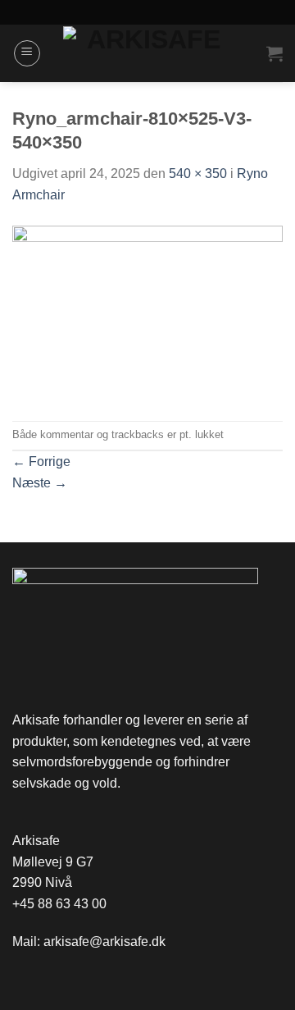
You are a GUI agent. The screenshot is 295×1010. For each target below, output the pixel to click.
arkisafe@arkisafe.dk (104, 941)
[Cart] (274, 53)
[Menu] (27, 53)
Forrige (41, 461)
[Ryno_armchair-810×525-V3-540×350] (147, 312)
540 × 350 (198, 174)
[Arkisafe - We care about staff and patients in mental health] (147, 53)
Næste (39, 483)
